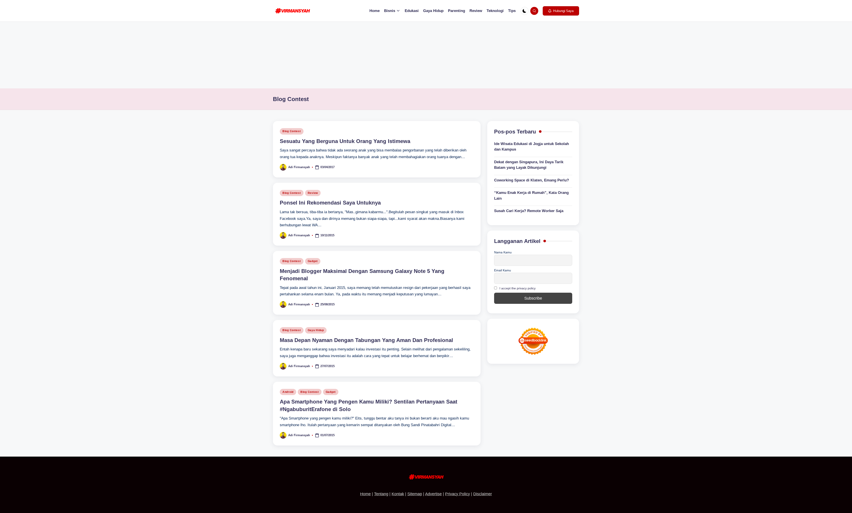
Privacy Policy (457, 494)
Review (313, 193)
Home (365, 494)
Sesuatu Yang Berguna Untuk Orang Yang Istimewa (345, 141)
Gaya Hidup (316, 330)
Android (288, 392)
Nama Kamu (503, 252)
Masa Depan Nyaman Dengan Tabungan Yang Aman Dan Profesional (366, 340)
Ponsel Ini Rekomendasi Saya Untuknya (330, 203)
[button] (561, 11)
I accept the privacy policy (517, 288)
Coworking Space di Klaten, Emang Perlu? (531, 180)
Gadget (313, 261)
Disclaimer (482, 494)
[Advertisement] (426, 55)
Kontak (398, 494)
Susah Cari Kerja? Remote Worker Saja (528, 211)
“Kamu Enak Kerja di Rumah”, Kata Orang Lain (531, 196)
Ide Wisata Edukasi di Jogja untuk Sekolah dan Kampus (531, 147)
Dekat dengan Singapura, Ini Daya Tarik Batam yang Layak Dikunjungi (528, 165)
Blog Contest (291, 131)
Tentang (381, 494)
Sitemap (414, 494)
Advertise (433, 494)
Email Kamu (502, 270)
